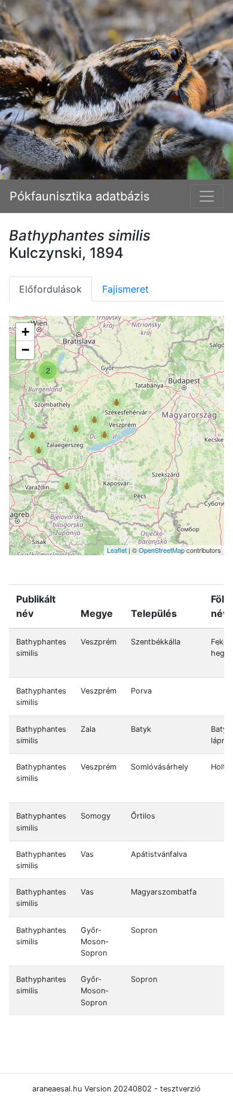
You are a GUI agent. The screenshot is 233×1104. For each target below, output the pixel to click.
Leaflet (117, 550)
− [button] (25, 349)
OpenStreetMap (162, 550)
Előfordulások (50, 289)
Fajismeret (125, 289)
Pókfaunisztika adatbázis (79, 196)
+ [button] (25, 331)
